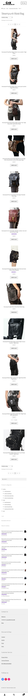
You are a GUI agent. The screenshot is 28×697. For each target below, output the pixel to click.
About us (3, 616)
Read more (14, 312)
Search (14, 695)
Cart (21, 694)
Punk (7, 8)
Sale (4, 511)
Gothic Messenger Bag (8, 495)
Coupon (3, 637)
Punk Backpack (7, 502)
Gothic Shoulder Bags (8, 498)
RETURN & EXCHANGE (6, 663)
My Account (4, 695)
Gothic (4, 489)
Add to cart (14, 58)
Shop (2, 646)
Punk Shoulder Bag (8, 506)
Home (4, 8)
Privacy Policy (4, 657)
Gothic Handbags (8, 493)
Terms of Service (5, 660)
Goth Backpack (7, 491)
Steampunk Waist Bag (13, 8)
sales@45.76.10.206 (11, 619)
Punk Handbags (7, 504)
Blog (2, 623)
